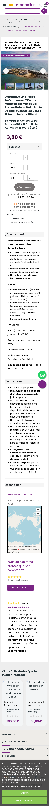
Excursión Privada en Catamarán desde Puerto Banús (12, 704)
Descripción (13, 485)
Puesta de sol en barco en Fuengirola (36, 704)
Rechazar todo (24, 800)
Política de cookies (10, 786)
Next (43, 71)
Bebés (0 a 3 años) (17, 173)
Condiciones (13, 381)
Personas (15, 146)
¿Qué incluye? (14, 234)
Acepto (24, 793)
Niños (12, 163)
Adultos (13, 153)
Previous (6, 71)
